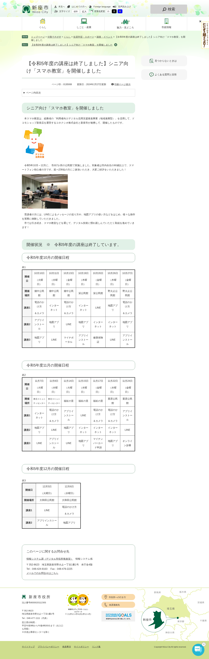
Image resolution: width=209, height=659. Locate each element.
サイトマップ (28, 646)
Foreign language (102, 6)
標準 (76, 11)
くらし (67, 37)
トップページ (38, 37)
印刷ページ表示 (122, 84)
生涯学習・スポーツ (83, 37)
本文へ (61, 6)
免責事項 (66, 646)
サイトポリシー (81, 646)
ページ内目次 (33, 92)
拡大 (84, 11)
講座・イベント (105, 37)
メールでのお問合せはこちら (42, 573)
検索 (171, 9)
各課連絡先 (114, 605)
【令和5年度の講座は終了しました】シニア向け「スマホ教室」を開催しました (72, 44)
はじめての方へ (79, 6)
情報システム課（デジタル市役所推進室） (49, 559)
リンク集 (96, 646)
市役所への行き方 (117, 597)
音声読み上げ (124, 6)
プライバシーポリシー (48, 646)
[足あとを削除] (115, 44)
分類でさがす (54, 37)
